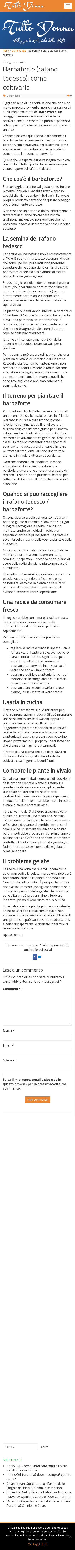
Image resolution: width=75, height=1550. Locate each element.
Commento (13, 989)
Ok (29, 1544)
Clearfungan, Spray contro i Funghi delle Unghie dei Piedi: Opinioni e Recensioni (36, 1485)
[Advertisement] (37, 1278)
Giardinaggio (19, 50)
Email (8, 1045)
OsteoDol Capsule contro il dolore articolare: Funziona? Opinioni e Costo (39, 1503)
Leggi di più (40, 1544)
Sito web (9, 1060)
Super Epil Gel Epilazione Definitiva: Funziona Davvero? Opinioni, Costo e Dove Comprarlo (39, 1494)
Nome (9, 1030)
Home (6, 50)
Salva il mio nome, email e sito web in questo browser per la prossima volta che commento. (35, 1084)
